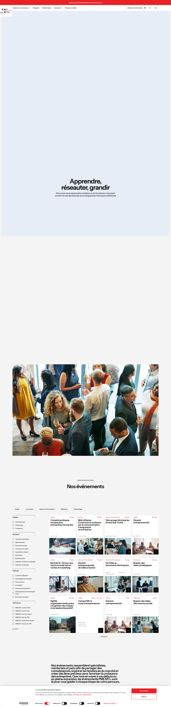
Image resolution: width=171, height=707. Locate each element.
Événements (46, 8)
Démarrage (19, 525)
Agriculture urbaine (21, 552)
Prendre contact (71, 8)
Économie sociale (21, 545)
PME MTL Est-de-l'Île (22, 617)
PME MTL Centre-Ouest (23, 614)
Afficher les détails (109, 703)
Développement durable (23, 579)
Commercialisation (21, 575)
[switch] (64, 703)
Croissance (19, 528)
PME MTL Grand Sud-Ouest (24, 620)
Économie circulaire (22, 597)
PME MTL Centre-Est (22, 611)
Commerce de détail (22, 539)
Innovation (19, 585)
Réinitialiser (15, 629)
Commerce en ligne (22, 549)
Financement (19, 582)
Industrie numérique (22, 565)
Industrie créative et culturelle (25, 561)
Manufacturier (20, 542)
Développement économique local (25, 593)
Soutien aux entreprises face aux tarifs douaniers (85, 2)
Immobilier (18, 555)
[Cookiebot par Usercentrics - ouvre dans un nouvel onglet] (23, 703)
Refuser (144, 696)
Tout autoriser (144, 691)
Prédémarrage (20, 522)
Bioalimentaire (20, 558)
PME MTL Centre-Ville (22, 608)
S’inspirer (36, 8)
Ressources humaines (22, 588)
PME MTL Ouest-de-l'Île (23, 624)
